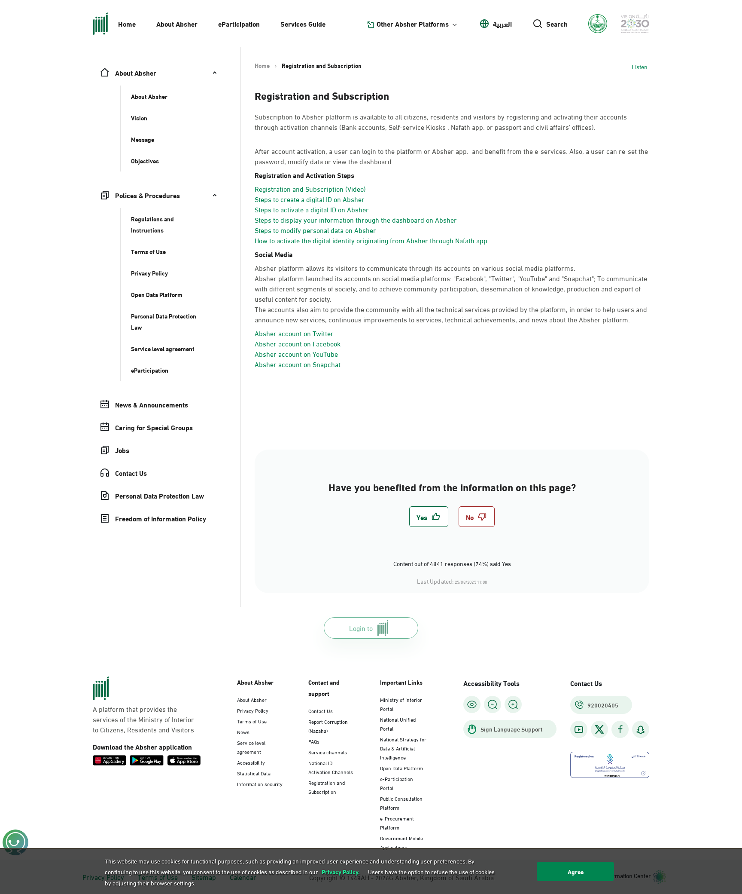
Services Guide (302, 23)
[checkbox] (428, 516)
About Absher (177, 23)
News (243, 731)
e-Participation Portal (396, 783)
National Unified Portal (398, 723)
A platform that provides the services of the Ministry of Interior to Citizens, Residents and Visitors (143, 719)
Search (557, 23)
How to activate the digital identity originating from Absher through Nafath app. (372, 240)
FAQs (313, 741)
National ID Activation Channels (330, 767)
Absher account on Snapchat (298, 364)
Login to (361, 628)
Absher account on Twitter (294, 333)
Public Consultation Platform (401, 802)
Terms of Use (252, 721)
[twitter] (599, 729)
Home (127, 23)
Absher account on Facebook (298, 343)
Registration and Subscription (326, 787)
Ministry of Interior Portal (401, 704)
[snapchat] (641, 729)
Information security (260, 783)
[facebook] (620, 729)
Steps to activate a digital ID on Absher (312, 209)
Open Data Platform (401, 767)
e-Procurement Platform (397, 822)
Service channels (327, 751)
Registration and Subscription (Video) (310, 188)
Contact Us (320, 710)
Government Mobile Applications (401, 842)
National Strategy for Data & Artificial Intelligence (403, 748)
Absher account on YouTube (296, 353)
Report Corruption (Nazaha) (328, 725)
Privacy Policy (252, 710)
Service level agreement (251, 747)
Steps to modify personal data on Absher (315, 230)
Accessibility (251, 762)
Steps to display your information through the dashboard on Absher (356, 219)
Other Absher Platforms (412, 23)
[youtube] (579, 729)
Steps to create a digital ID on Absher (310, 199)
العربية (502, 23)
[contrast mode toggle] (472, 704)
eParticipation (239, 23)
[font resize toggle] (492, 704)
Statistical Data (254, 773)
